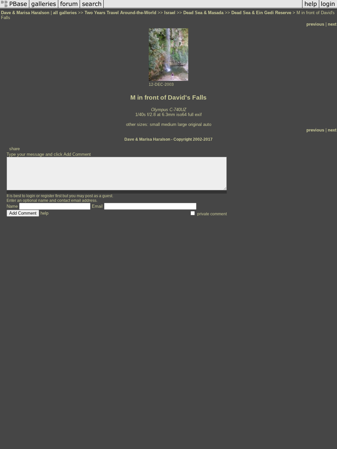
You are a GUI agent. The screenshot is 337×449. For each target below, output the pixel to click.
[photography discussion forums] (69, 7)
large (182, 124)
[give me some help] (310, 7)
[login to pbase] (328, 7)
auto (207, 124)
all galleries (65, 12)
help (44, 213)
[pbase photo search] (92, 7)
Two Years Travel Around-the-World (120, 12)
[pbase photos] (14, 7)
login (30, 196)
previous (315, 24)
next (332, 24)
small (155, 124)
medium (168, 124)
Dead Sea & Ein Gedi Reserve (261, 12)
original (195, 124)
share (14, 148)
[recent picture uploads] (43, 7)
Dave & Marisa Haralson (25, 12)
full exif (195, 114)
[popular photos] (203, 7)
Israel (169, 12)
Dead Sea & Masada (203, 12)
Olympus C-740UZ (168, 109)
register (47, 196)
